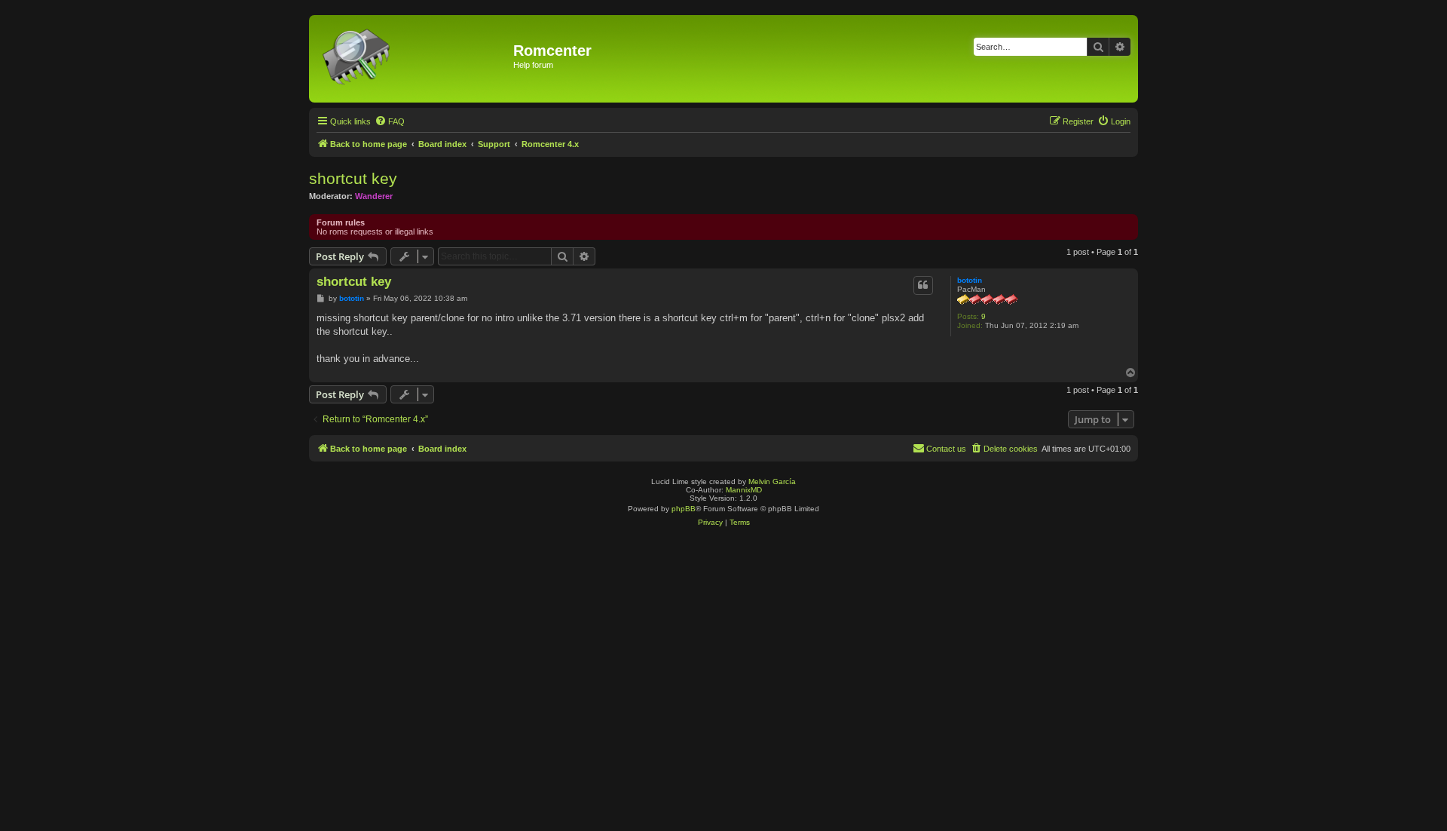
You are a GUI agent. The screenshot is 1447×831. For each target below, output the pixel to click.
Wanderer (374, 196)
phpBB (683, 508)
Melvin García (772, 481)
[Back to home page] (413, 59)
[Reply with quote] (923, 285)
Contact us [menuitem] (946, 448)
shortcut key (353, 178)
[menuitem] (390, 121)
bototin (969, 280)
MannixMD (744, 490)
